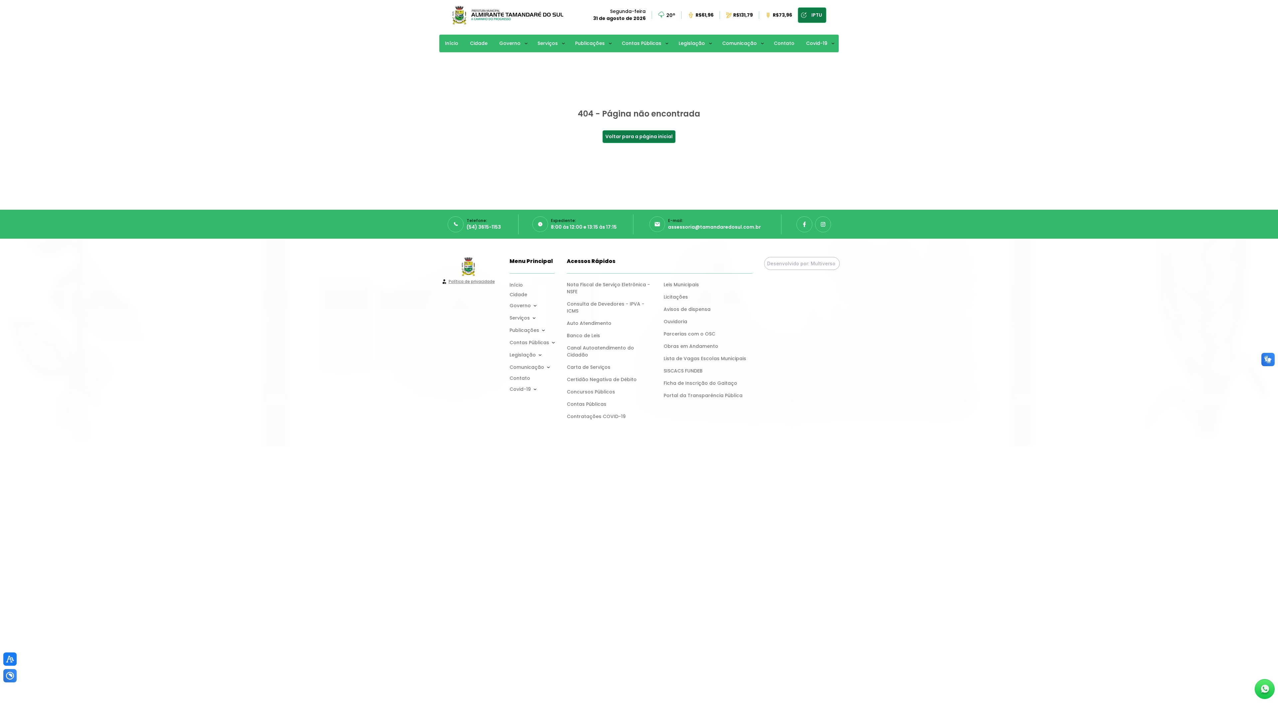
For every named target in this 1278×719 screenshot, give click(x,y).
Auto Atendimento (589, 323)
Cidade (479, 43)
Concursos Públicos (591, 391)
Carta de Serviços (588, 367)
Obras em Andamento (691, 346)
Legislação (692, 43)
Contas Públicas (641, 43)
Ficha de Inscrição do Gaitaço (700, 383)
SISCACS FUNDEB (683, 370)
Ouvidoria (675, 321)
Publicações (590, 43)
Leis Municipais (681, 284)
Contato (784, 43)
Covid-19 (816, 43)
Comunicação (739, 43)
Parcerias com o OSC (689, 334)
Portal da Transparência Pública (703, 395)
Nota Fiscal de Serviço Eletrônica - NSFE (609, 288)
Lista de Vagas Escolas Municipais (705, 358)
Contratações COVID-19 (596, 416)
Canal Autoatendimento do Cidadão (601, 351)
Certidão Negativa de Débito (602, 379)
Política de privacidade (472, 281)
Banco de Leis (583, 335)
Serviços (547, 43)
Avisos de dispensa (687, 309)
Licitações (676, 297)
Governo (510, 43)
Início (451, 43)
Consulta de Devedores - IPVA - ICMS (606, 307)
